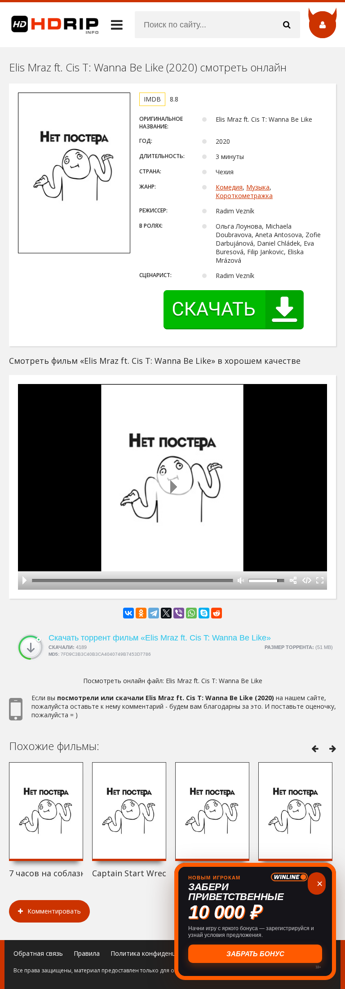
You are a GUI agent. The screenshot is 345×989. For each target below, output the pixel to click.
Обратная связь (38, 953)
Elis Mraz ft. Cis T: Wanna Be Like (214, 680)
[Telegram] (153, 613)
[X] (166, 613)
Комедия (229, 187)
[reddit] (216, 613)
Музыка (258, 187)
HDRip (49, 24)
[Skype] (204, 613)
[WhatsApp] (191, 613)
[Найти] (286, 24)
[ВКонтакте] (128, 613)
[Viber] (178, 613)
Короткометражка (244, 195)
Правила (87, 953)
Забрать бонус (255, 954)
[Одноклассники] (141, 613)
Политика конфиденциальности (159, 953)
